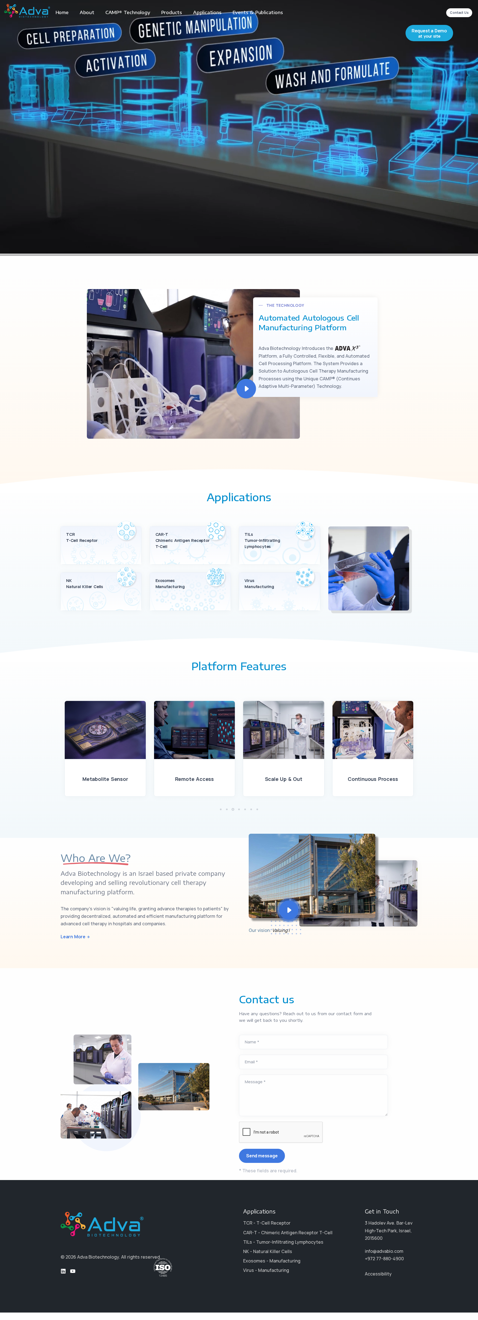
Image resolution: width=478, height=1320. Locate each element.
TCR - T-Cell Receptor (266, 1223)
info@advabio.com (384, 1251)
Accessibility (378, 1274)
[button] (221, 809)
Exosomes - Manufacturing (271, 1261)
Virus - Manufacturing (266, 1270)
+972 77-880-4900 (384, 1259)
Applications (207, 12)
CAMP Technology (127, 12)
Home (62, 12)
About (87, 12)
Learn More (73, 937)
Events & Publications (258, 12)
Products (171, 12)
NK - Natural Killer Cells (267, 1251)
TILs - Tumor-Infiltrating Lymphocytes (283, 1242)
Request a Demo (429, 33)
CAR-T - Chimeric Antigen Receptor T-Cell (287, 1233)
